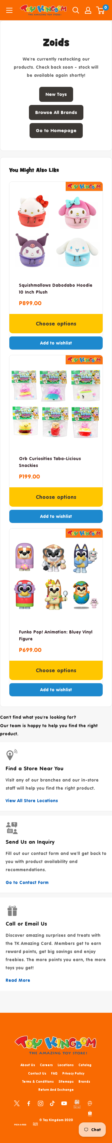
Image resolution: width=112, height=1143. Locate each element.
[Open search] (75, 10)
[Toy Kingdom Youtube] (64, 1103)
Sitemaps (66, 1081)
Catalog (84, 1065)
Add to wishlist (56, 342)
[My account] (88, 10)
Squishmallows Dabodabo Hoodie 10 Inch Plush (55, 288)
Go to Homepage (56, 130)
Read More (18, 980)
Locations (66, 1065)
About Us (28, 1065)
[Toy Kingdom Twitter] (17, 1103)
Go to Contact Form (27, 882)
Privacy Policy (73, 1073)
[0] (101, 10)
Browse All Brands (56, 112)
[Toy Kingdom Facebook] (28, 1103)
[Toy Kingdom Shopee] (90, 1113)
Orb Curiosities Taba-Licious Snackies (50, 462)
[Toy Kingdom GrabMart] (35, 1124)
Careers (46, 1065)
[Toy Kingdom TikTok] (52, 1103)
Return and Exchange (56, 1089)
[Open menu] (9, 10)
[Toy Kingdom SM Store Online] (77, 1104)
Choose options (56, 323)
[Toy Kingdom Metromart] (90, 1103)
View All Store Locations (32, 800)
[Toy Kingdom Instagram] (40, 1103)
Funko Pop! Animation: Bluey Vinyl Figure (55, 635)
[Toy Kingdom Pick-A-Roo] (20, 1124)
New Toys (56, 94)
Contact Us (37, 1073)
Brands (84, 1081)
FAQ (54, 1073)
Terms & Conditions (38, 1081)
